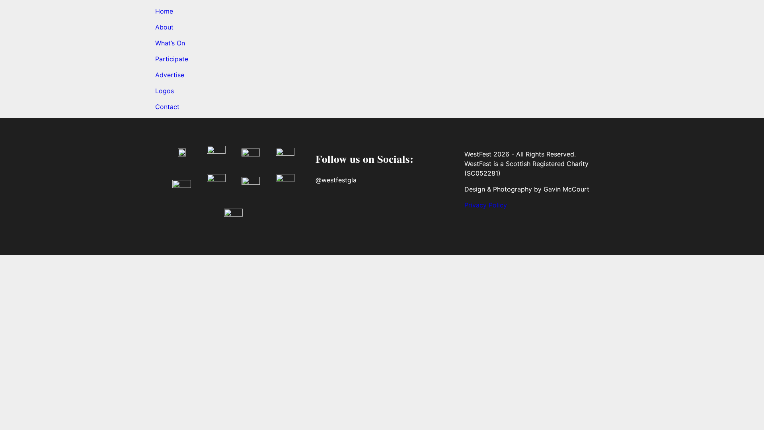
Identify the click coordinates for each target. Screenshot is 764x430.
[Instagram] (349, 209)
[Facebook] (325, 209)
